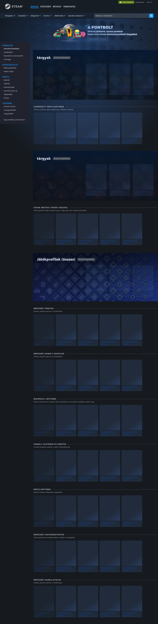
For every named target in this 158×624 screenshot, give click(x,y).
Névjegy (57, 6)
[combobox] (121, 16)
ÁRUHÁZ (34, 6)
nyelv (148, 2)
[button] (10, 16)
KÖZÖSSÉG (45, 6)
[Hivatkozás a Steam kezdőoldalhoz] (14, 8)
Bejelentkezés (139, 2)
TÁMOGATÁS (69, 6)
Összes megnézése (61, 58)
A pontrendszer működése (98, 39)
